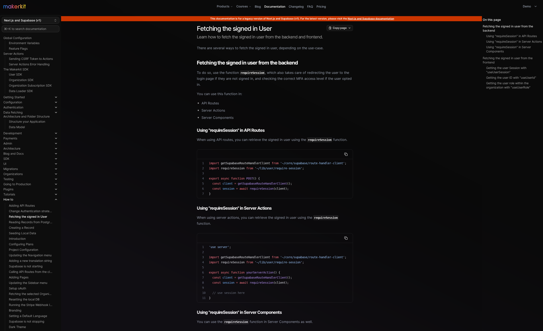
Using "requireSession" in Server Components (508, 49)
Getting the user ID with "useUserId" (511, 77)
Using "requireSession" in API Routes (511, 36)
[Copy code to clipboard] (346, 154)
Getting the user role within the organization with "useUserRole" (508, 85)
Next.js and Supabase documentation (371, 18)
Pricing (321, 6)
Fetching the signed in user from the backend (508, 28)
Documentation (274, 6)
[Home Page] (92, 6)
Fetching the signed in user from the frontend (508, 60)
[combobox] (30, 20)
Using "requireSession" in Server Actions (514, 41)
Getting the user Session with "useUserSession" (506, 70)
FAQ (310, 6)
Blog (258, 6)
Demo (527, 6)
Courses (242, 6)
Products (223, 6)
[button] (30, 96)
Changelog (296, 6)
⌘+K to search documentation (25, 29)
